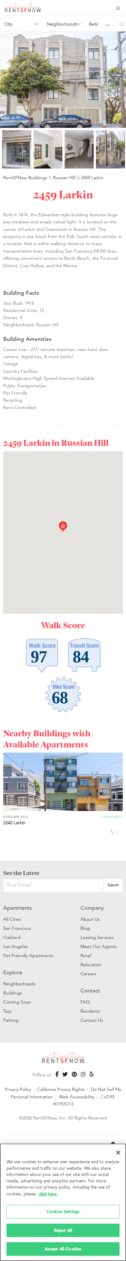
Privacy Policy (18, 1089)
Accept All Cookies (63, 1249)
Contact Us (91, 1020)
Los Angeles (15, 946)
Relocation (90, 965)
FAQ (85, 1002)
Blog (85, 928)
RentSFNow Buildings (25, 178)
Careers (88, 974)
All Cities (12, 919)
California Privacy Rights (61, 1089)
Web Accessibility (76, 1097)
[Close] (118, 1152)
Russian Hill (64, 178)
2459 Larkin (92, 178)
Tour (7, 1011)
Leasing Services (97, 937)
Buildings (12, 993)
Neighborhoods (19, 984)
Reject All (63, 1230)
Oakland (11, 937)
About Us (90, 919)
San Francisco (17, 928)
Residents (90, 1011)
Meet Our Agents (98, 946)
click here (48, 1194)
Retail (85, 955)
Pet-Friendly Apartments (28, 955)
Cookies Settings (63, 1211)
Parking (10, 1020)
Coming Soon (17, 1002)
